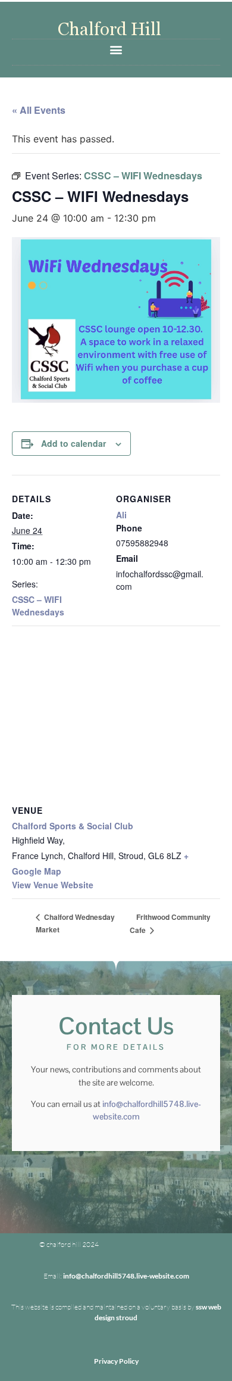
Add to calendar (73, 443)
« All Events (38, 110)
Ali (121, 515)
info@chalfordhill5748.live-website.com (126, 1275)
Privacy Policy (116, 1361)
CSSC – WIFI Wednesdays (38, 605)
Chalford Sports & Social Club (72, 826)
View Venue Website (52, 885)
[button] (116, 49)
